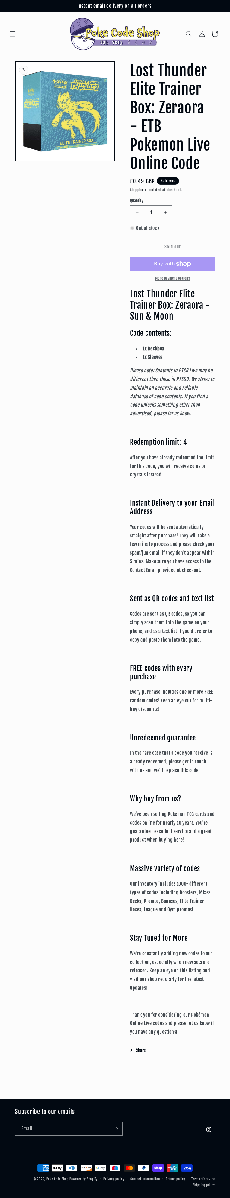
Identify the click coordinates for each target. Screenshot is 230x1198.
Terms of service (203, 1179)
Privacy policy (113, 1179)
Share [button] (141, 1050)
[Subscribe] (115, 1129)
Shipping (137, 190)
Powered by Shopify (83, 1179)
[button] (12, 33)
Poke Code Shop (57, 1179)
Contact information (145, 1179)
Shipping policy (204, 1185)
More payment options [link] (172, 278)
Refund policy (175, 1179)
